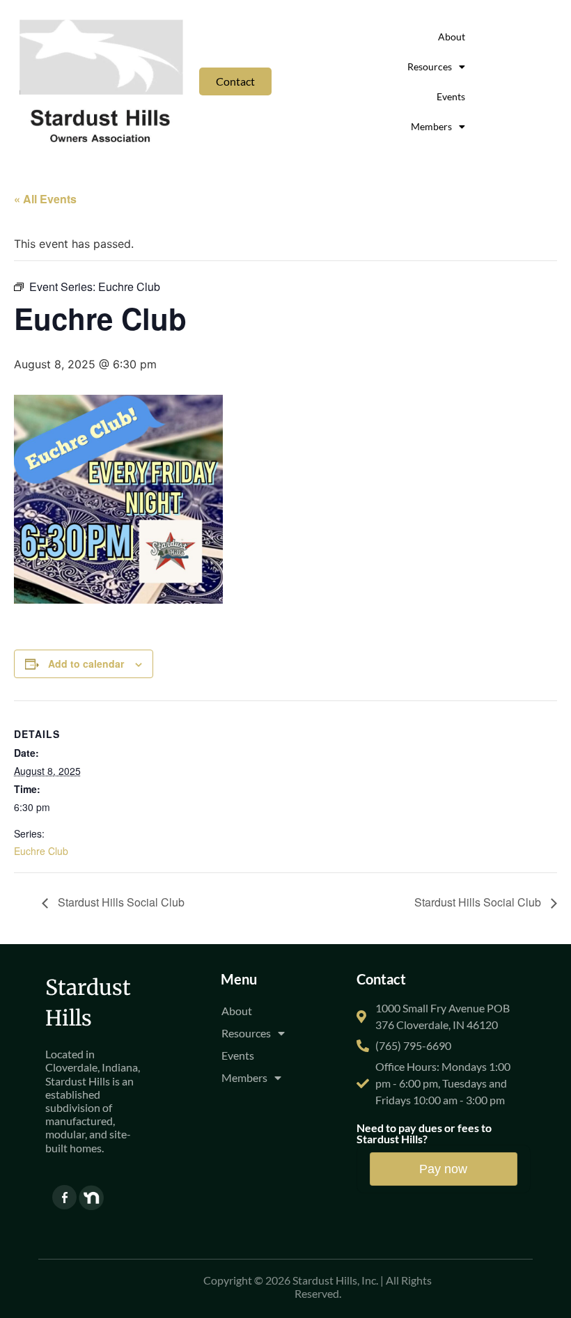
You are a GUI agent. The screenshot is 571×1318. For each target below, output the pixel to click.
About (451, 36)
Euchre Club (41, 851)
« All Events (45, 199)
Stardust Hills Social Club (120, 902)
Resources (429, 66)
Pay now (443, 1169)
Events (451, 96)
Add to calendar (86, 663)
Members (431, 126)
